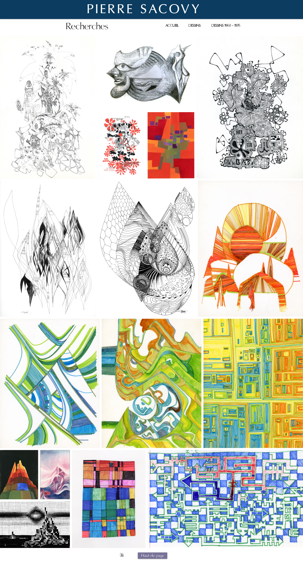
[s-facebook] (122, 555)
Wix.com (184, 561)
